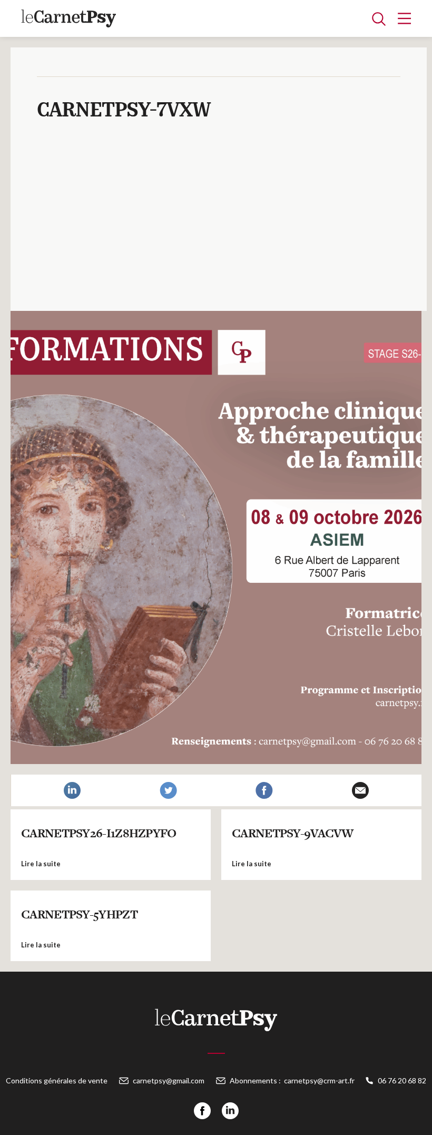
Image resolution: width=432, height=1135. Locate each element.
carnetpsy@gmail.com (168, 1080)
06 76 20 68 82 (402, 1080)
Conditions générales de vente (56, 1080)
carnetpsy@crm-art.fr (319, 1080)
